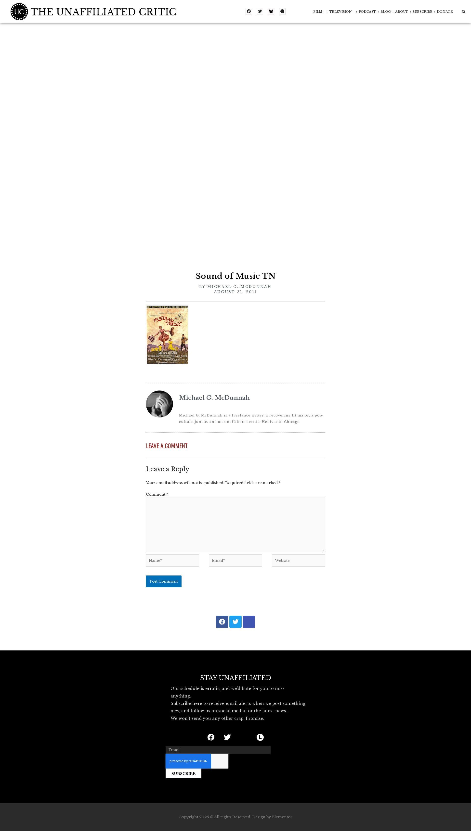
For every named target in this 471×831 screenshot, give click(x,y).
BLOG (385, 11)
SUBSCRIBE (422, 11)
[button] (464, 12)
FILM (317, 11)
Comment (157, 494)
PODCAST (367, 11)
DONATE (445, 11)
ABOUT (401, 11)
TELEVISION (340, 11)
